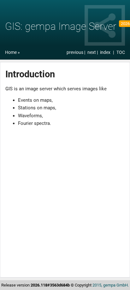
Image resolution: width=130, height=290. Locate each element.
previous (75, 52)
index (105, 52)
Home (11, 52)
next (92, 52)
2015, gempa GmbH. (110, 285)
